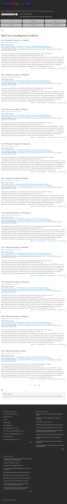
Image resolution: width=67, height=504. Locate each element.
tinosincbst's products (52, 68)
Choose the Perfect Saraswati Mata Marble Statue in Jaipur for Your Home (17, 469)
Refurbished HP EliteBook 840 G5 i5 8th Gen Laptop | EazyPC (49, 424)
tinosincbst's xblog (61, 68)
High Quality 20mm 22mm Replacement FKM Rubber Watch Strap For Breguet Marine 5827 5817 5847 (49, 431)
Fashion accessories (14, 396)
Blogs (11, 25)
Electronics (49, 396)
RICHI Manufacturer (7, 425)
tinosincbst (9, 42)
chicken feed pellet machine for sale (44, 422)
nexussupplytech (7, 422)
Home (11, 21)
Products (55, 21)
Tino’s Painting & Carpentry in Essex (13, 351)
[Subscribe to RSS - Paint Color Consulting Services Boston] (2, 389)
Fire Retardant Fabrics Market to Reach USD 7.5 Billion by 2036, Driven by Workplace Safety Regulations (16, 488)
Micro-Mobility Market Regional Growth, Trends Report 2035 (16, 472)
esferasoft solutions (7, 416)
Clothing (7, 396)
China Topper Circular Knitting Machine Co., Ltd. (14, 431)
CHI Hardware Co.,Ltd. (8, 436)
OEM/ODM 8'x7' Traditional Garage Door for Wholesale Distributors (48, 418)
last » (39, 385)
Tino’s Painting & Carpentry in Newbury (14, 178)
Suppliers (33, 21)
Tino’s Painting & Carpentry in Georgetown (15, 144)
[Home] (16, 4)
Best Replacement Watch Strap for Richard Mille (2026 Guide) (17, 478)
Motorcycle (39, 396)
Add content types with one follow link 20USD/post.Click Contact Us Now (36, 16)
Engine (44, 396)
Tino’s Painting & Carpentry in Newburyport (16, 213)
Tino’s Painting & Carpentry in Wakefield (15, 75)
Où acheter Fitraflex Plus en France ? (11, 462)
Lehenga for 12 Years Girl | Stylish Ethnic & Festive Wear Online (50, 434)
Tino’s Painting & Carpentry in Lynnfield (15, 40)
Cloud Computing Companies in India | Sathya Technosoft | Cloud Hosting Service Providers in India (16, 484)
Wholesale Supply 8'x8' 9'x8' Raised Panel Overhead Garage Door (49, 414)
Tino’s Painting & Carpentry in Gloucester (15, 282)
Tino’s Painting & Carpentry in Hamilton (15, 316)
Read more (33, 68)
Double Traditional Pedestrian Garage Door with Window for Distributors (49, 442)
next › (35, 385)
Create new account (28, 14)
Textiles (24, 396)
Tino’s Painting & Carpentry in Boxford (14, 109)
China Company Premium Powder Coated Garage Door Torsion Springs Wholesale (50, 446)
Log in (21, 14)
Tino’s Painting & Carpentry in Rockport (14, 247)
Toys (27, 396)
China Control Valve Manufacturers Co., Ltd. (13, 433)
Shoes (30, 396)
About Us (33, 25)
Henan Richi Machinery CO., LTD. (10, 414)
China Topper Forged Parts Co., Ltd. (11, 439)
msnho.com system (11, 499)
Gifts (20, 396)
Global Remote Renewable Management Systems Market (16, 475)
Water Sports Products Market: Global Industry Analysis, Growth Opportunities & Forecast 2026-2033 (17, 459)
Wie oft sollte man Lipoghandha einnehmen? (13, 465)
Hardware (34, 396)
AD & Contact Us (55, 25)
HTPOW (5, 419)
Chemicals (54, 396)
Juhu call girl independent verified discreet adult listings (15, 480)
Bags (4, 396)
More (30, 441)
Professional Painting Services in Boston (54, 49)
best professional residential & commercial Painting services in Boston (31, 49)
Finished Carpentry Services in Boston (9, 50)
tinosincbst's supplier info (41, 68)
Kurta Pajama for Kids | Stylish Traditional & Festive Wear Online (48, 438)
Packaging (60, 396)
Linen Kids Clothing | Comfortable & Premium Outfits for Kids (49, 427)
